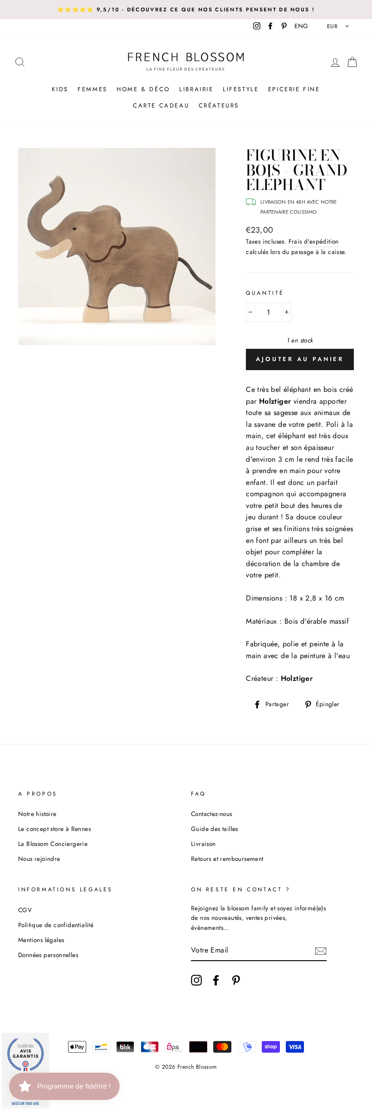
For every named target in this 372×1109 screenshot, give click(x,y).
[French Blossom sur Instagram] (196, 980)
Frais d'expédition (314, 241)
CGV (25, 909)
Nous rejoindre (39, 858)
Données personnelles (48, 954)
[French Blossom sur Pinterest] (235, 980)
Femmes (93, 89)
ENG (301, 25)
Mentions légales (41, 939)
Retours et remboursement (227, 858)
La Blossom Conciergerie (53, 843)
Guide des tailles (214, 828)
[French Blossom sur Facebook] (215, 980)
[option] (186, 10)
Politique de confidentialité (55, 924)
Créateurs (219, 105)
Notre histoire (37, 813)
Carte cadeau (161, 105)
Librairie (196, 89)
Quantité (265, 293)
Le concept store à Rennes (54, 828)
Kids (60, 89)
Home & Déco (143, 89)
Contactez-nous (211, 813)
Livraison (203, 843)
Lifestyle (241, 89)
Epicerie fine (294, 89)
